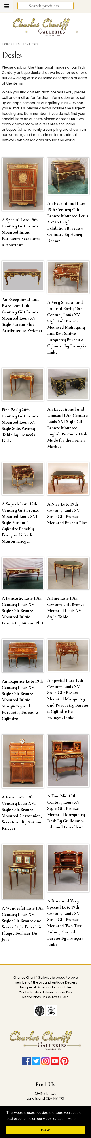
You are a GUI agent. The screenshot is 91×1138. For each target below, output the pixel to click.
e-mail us (21, 97)
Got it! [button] (45, 1130)
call (5, 97)
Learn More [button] (67, 1118)
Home (6, 44)
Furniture (20, 44)
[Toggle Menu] (6, 6)
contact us (65, 118)
